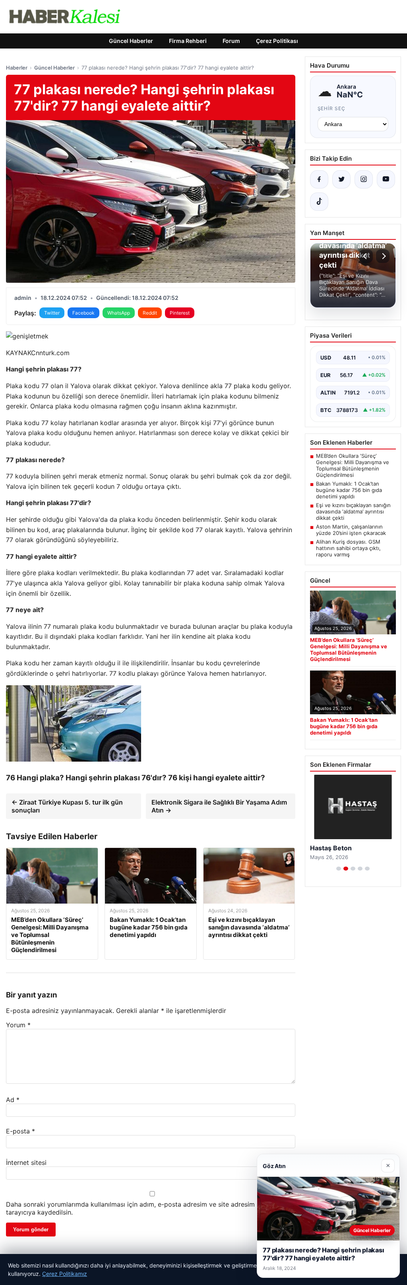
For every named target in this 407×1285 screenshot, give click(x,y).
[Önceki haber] (366, 256)
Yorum (18, 1025)
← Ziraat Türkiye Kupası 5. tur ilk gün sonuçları (67, 806)
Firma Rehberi (188, 40)
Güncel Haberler (131, 40)
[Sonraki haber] (383, 256)
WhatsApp (118, 313)
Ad (12, 1100)
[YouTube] (386, 179)
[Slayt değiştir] (338, 869)
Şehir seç (332, 108)
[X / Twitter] (341, 179)
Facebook (83, 313)
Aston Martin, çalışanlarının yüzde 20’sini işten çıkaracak (351, 529)
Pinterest (180, 313)
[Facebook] (319, 179)
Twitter (52, 313)
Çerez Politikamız (64, 1273)
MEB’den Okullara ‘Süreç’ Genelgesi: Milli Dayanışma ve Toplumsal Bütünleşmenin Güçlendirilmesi (352, 465)
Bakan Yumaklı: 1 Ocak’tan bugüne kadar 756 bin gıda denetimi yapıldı (349, 490)
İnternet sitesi (26, 1162)
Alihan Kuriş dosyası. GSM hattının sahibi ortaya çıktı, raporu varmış (348, 548)
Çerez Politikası (277, 40)
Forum (231, 40)
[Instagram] (364, 179)
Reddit (150, 313)
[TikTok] (319, 201)
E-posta (20, 1131)
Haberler (16, 67)
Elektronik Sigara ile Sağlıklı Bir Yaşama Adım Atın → (219, 806)
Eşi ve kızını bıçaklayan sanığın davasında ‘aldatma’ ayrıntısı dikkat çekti (353, 511)
